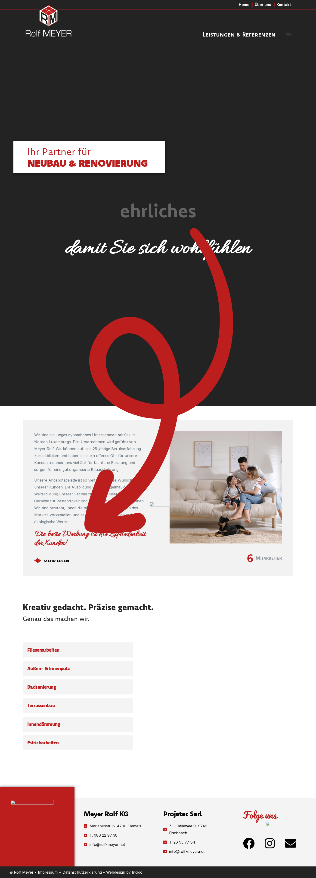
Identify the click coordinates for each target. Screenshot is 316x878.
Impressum (48, 872)
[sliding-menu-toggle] (288, 34)
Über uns (263, 4)
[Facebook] (249, 843)
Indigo (137, 872)
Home (244, 4)
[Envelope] (290, 843)
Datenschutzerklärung (82, 872)
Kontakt (283, 4)
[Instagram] (270, 843)
